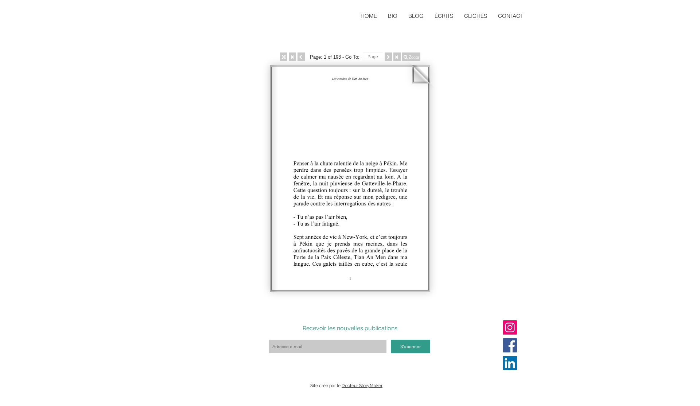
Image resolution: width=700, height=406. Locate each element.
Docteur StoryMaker (362, 385)
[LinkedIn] (510, 363)
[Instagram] (510, 327)
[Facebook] (510, 345)
